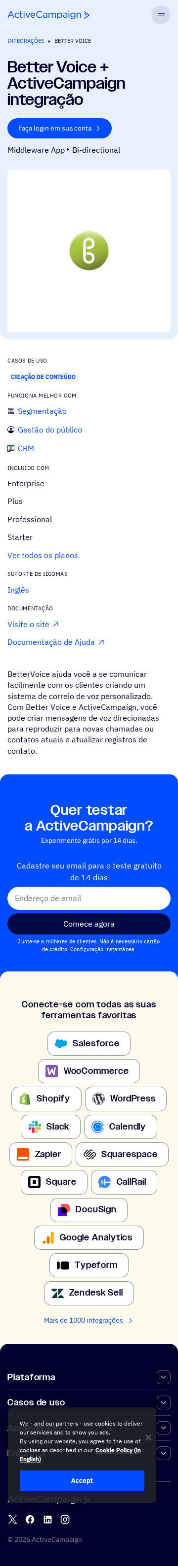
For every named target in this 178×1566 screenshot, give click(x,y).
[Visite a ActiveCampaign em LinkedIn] (48, 1519)
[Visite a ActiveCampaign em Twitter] (12, 1519)
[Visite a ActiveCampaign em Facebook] (30, 1519)
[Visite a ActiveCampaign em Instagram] (65, 1519)
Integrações (25, 40)
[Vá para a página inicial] (48, 15)
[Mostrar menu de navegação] (160, 14)
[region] (82, 1455)
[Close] (148, 1437)
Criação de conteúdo (43, 376)
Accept (82, 1480)
